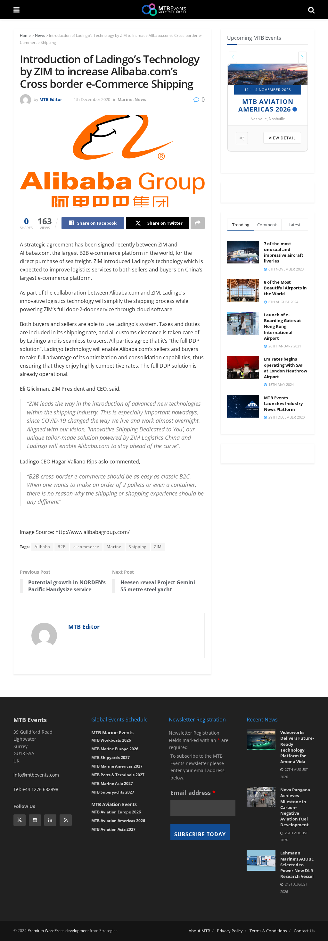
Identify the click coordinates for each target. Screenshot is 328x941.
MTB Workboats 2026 (111, 740)
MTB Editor (50, 99)
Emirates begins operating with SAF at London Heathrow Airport (285, 367)
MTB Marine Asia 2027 (112, 783)
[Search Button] (311, 9)
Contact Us (304, 931)
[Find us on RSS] (66, 820)
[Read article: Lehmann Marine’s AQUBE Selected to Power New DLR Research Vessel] (261, 860)
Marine (125, 99)
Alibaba (42, 546)
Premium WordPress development (58, 930)
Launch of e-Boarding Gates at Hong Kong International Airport (282, 326)
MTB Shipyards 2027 (268, 105)
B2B (62, 546)
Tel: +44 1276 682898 (35, 789)
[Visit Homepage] (164, 9)
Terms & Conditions (268, 931)
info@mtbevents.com (36, 775)
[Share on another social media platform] (198, 223)
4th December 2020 (91, 99)
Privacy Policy (230, 931)
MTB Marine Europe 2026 (114, 749)
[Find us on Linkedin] (50, 820)
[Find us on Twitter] (19, 820)
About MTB (199, 931)
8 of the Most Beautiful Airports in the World (285, 287)
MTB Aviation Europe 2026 (116, 812)
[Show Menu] (16, 9)
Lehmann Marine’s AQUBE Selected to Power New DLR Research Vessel (297, 864)
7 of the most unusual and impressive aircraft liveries (283, 252)
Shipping (138, 546)
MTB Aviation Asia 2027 (113, 829)
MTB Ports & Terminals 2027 (117, 775)
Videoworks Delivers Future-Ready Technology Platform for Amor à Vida (297, 746)
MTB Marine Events (112, 732)
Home (25, 35)
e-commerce (86, 546)
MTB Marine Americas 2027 (117, 766)
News (40, 35)
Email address (193, 792)
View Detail (282, 138)
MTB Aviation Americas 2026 (118, 820)
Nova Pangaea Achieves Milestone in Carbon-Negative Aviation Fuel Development (295, 807)
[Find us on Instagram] (35, 820)
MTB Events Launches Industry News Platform (283, 403)
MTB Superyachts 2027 (112, 792)
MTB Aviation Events (114, 804)
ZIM (158, 546)
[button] (233, 57)
